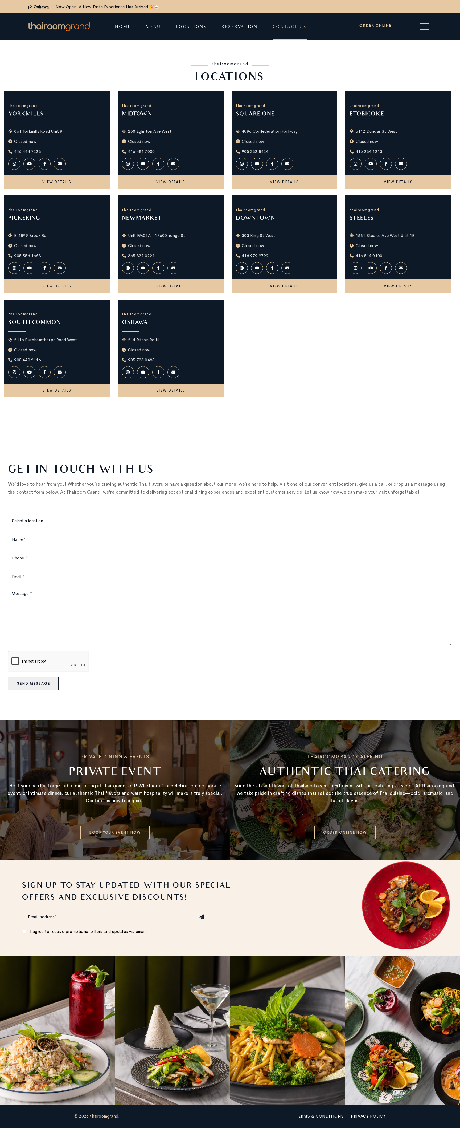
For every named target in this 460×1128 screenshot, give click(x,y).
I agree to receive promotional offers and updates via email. (88, 931)
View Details (56, 182)
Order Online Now (345, 832)
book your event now (115, 832)
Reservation (239, 27)
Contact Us (290, 27)
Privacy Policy (368, 1116)
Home (123, 27)
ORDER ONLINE (375, 25)
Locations (191, 27)
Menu (153, 27)
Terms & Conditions (320, 1116)
